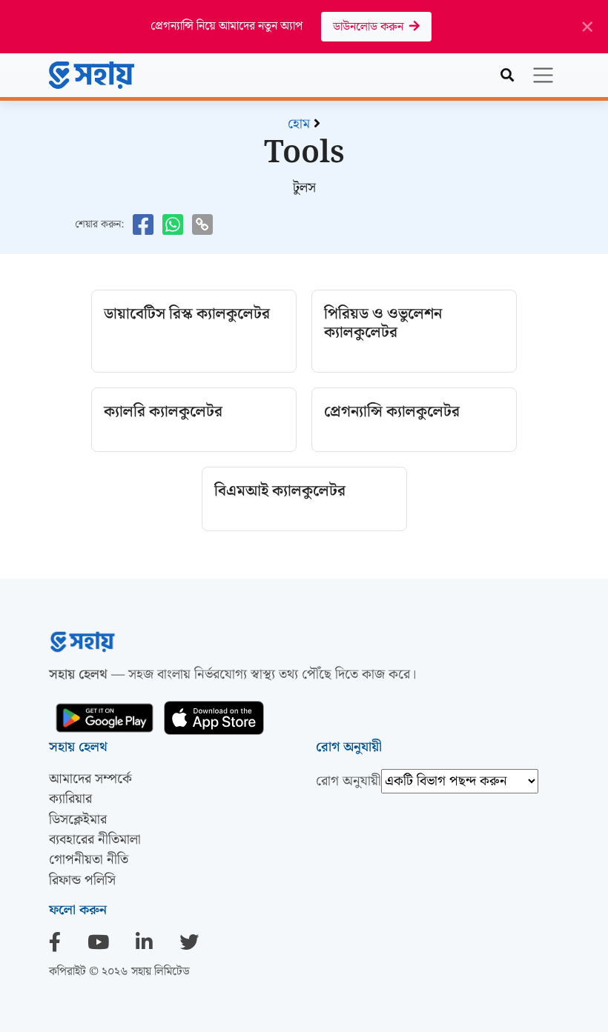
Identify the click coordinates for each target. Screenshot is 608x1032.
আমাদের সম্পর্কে (90, 779)
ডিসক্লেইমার (78, 819)
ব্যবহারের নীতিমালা (95, 839)
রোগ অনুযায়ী (348, 781)
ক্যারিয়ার (70, 799)
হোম (299, 124)
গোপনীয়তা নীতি (88, 859)
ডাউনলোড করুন (371, 27)
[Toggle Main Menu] (543, 75)
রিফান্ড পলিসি (82, 880)
